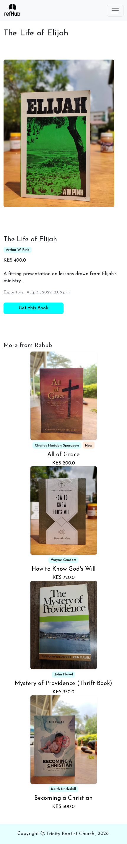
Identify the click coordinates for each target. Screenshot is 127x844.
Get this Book (33, 308)
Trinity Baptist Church (70, 834)
